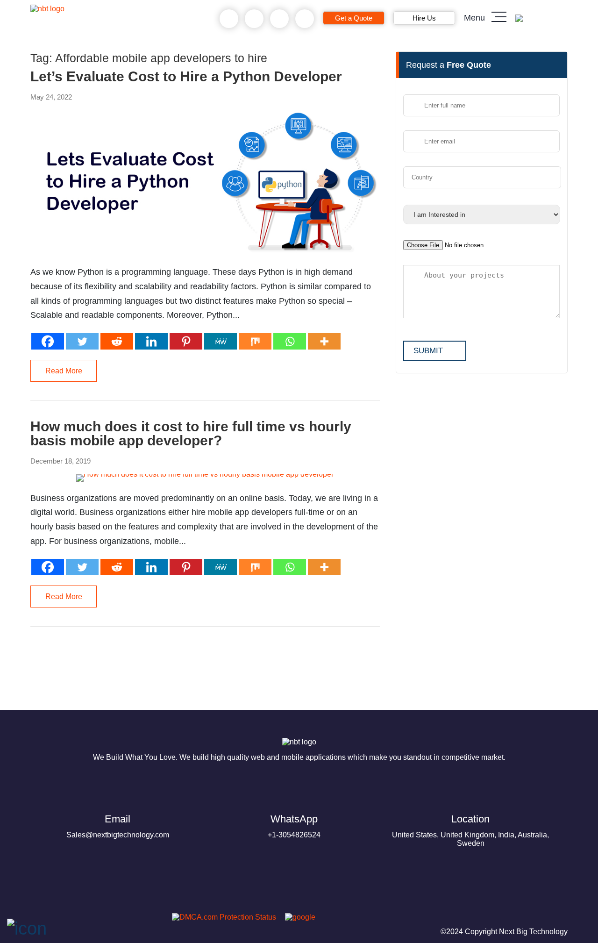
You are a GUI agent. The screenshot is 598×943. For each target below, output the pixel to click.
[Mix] (255, 341)
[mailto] (304, 19)
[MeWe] (220, 341)
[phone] (229, 19)
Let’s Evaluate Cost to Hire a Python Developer (186, 77)
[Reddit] (116, 341)
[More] (324, 341)
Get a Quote (353, 18)
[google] (296, 917)
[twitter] (86, 920)
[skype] (279, 19)
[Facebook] (47, 341)
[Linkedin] (151, 341)
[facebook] (64, 920)
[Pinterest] (186, 341)
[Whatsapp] (289, 341)
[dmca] (220, 917)
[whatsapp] (254, 19)
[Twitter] (82, 341)
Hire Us (424, 18)
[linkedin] (109, 920)
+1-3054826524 (294, 826)
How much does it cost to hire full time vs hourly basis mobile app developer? (190, 434)
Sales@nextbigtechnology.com (117, 826)
